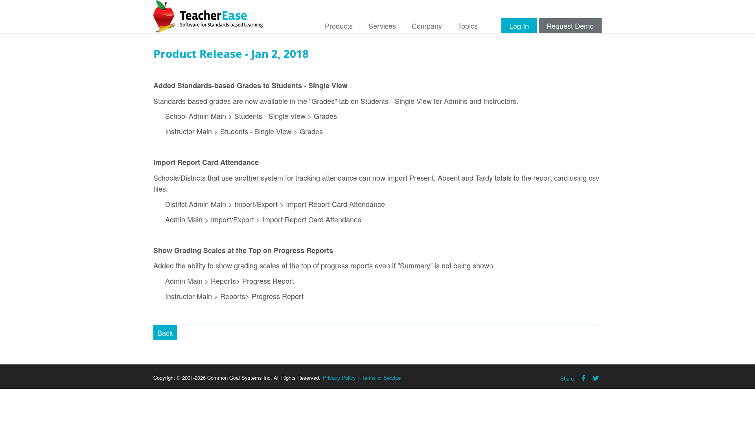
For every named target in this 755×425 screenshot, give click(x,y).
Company (427, 25)
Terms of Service (381, 377)
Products (339, 25)
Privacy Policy (339, 377)
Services (382, 25)
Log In (519, 25)
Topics (468, 25)
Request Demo (570, 25)
